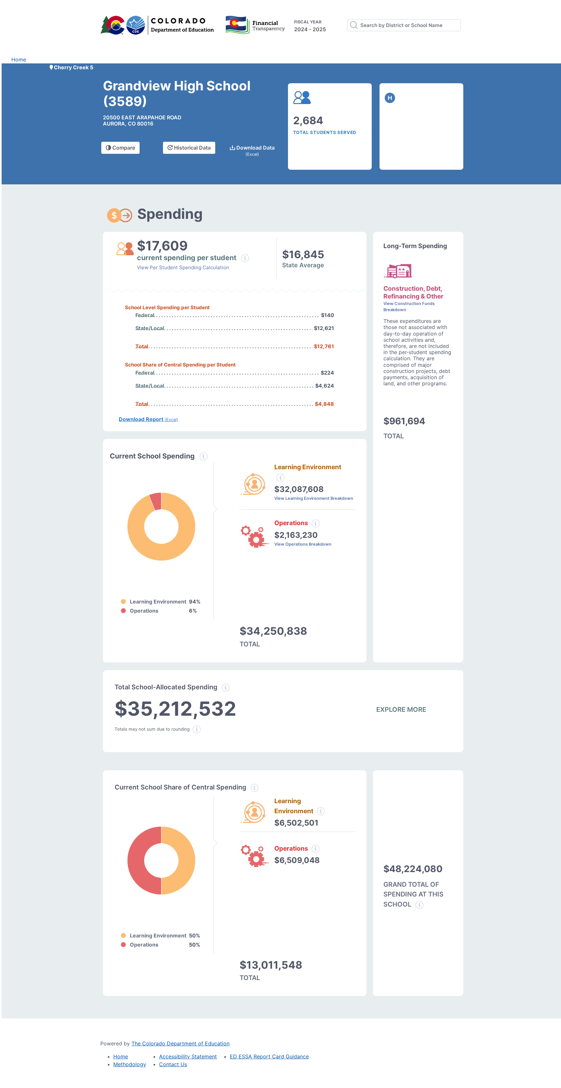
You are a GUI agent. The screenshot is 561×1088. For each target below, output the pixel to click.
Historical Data (192, 147)
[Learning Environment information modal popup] (321, 811)
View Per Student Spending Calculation (183, 267)
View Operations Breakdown (302, 544)
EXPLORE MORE (401, 709)
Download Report (148, 419)
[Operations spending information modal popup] (315, 523)
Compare (123, 147)
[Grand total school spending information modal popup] (419, 905)
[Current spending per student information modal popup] (245, 258)
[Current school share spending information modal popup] (254, 788)
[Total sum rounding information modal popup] (197, 729)
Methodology (129, 1064)
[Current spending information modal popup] (204, 456)
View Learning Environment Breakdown (313, 498)
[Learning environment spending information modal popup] (280, 478)
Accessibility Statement (188, 1056)
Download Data (255, 150)
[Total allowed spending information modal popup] (225, 688)
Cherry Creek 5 (73, 67)
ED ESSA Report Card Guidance (269, 1056)
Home (18, 59)
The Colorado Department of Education (180, 1043)
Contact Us (173, 1064)
